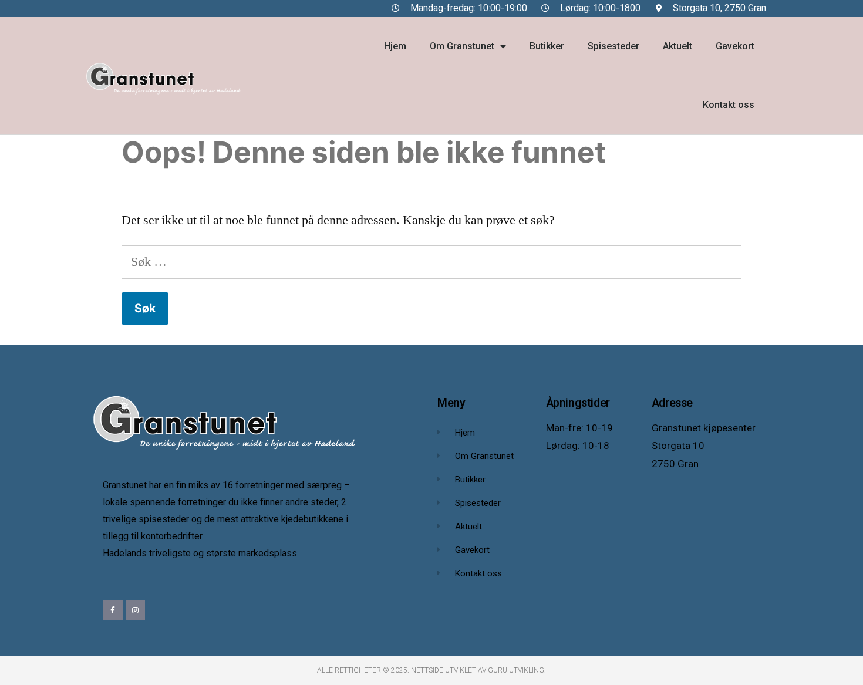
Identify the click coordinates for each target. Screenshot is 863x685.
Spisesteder (613, 46)
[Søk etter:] (431, 262)
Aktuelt (677, 46)
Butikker (547, 46)
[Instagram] (136, 610)
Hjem (395, 46)
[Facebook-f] (113, 610)
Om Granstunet (462, 46)
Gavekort (735, 46)
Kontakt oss (728, 104)
